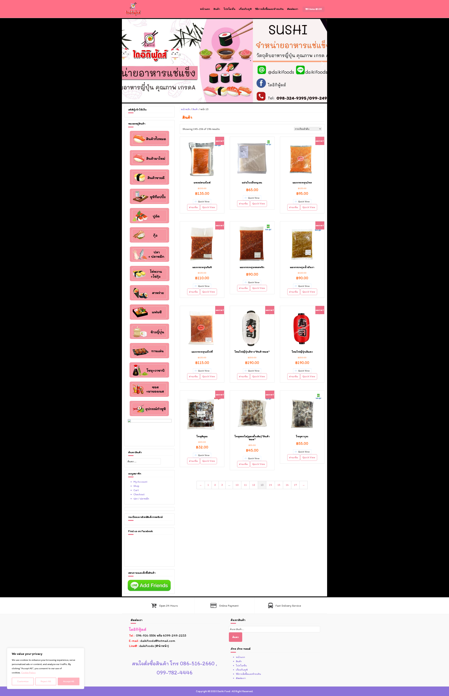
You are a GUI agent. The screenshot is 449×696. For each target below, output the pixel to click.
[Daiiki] (133, 8)
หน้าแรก (205, 9)
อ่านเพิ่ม (193, 207)
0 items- (314, 9)
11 (245, 484)
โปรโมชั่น (229, 9)
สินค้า (216, 9)
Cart (136, 490)
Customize (23, 681)
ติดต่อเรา (292, 9)
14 (270, 484)
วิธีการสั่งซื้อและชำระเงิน (269, 9)
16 (287, 484)
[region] (45, 668)
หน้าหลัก (185, 109)
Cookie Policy (28, 672)
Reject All (46, 681)
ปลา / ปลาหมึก (141, 498)
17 (295, 484)
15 (278, 484)
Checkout (139, 494)
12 (253, 484)
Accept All (68, 681)
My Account (140, 481)
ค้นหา (235, 637)
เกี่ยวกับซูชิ (245, 9)
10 (237, 484)
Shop (136, 486)
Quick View (208, 207)
